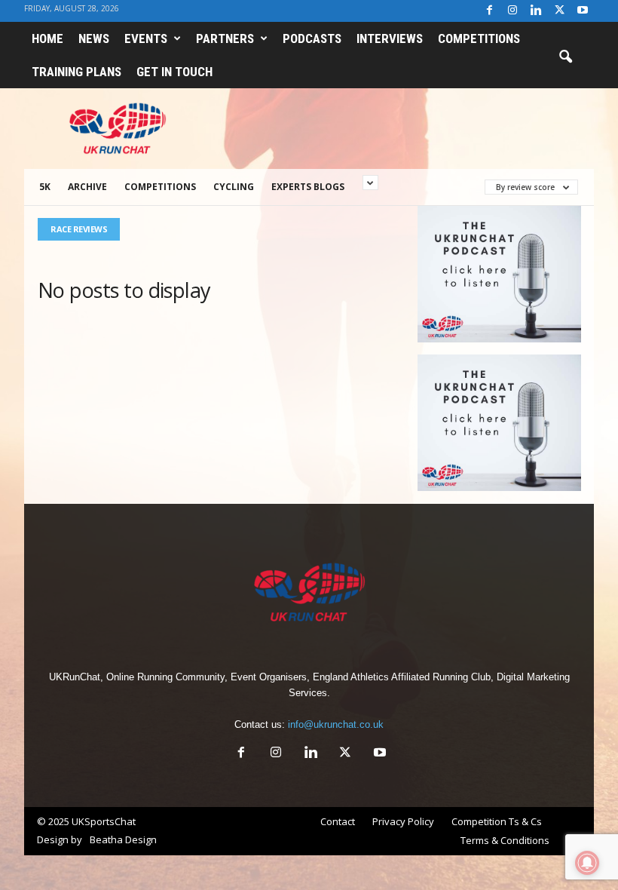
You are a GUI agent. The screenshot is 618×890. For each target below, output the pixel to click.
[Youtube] (583, 11)
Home (47, 38)
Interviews (389, 38)
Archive (87, 186)
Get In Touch (174, 71)
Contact (337, 821)
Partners (225, 38)
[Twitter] (559, 11)
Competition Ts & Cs (496, 821)
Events (145, 38)
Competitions (479, 38)
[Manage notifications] (587, 863)
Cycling (233, 186)
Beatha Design (123, 839)
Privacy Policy (403, 821)
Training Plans (76, 71)
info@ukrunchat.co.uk (336, 724)
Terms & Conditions (504, 840)
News (93, 38)
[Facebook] (489, 11)
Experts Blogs (307, 186)
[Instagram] (512, 11)
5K (44, 186)
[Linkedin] (536, 11)
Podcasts (312, 38)
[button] (565, 57)
